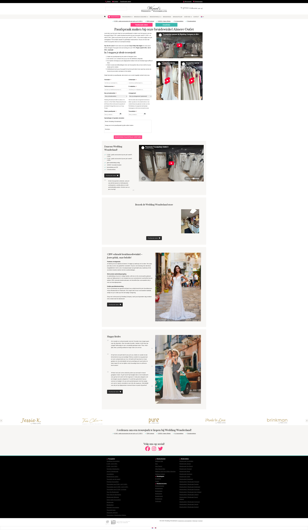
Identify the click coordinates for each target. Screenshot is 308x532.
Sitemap (195, 521)
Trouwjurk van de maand (113, 479)
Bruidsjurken (110, 505)
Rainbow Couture (160, 474)
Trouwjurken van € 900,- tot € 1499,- (117, 484)
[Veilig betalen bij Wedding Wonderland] (120, 522)
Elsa (156, 464)
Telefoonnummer (109, 87)
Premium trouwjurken (113, 482)
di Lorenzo (158, 479)
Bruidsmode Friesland (186, 469)
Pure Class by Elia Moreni (114, 495)
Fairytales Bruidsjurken (113, 469)
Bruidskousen (159, 496)
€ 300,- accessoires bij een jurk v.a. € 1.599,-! (128, 21)
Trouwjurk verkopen (112, 513)
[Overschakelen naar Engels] (155, 528)
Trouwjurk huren (111, 510)
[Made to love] (93, 421)
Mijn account (187, 1)
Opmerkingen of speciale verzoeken (114, 118)
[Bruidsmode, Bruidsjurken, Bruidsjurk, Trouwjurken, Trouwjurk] (105, 16)
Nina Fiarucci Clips (160, 469)
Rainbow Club (159, 461)
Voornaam (107, 80)
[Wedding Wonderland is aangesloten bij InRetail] (107, 522)
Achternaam (133, 80)
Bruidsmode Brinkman (113, 497)
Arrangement (132, 93)
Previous (1, 420)
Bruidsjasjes (158, 494)
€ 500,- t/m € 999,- (112, 466)
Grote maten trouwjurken (114, 500)
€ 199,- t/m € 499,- (112, 464)
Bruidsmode (110, 502)
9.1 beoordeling (178, 21)
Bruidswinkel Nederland (186, 479)
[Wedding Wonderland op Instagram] (154, 447)
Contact (116, 1)
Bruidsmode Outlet (185, 477)
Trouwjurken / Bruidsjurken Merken (116, 515)
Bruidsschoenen (159, 486)
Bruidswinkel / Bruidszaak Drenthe (189, 484)
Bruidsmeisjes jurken (112, 477)
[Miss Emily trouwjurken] (216, 421)
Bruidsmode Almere (185, 464)
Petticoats (158, 501)
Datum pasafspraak (110, 111)
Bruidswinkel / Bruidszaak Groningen (190, 489)
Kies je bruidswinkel (110, 93)
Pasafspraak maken (125, 1)
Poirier (157, 481)
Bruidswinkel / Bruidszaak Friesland (189, 482)
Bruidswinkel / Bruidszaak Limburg (189, 495)
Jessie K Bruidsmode (112, 471)
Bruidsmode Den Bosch (186, 466)
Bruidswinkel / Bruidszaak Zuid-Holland (190, 492)
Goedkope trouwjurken (113, 461)
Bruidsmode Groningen (186, 474)
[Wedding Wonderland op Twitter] (160, 447)
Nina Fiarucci (158, 466)
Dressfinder (166, 25)
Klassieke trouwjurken (113, 507)
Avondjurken (110, 474)
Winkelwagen (198, 1)
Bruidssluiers (158, 491)
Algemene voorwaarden (185, 521)
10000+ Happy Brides (164, 21)
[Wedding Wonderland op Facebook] (147, 447)
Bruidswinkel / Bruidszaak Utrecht (189, 504)
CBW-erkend (150, 21)
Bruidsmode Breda (185, 471)
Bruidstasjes (158, 499)
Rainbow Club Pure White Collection (165, 471)
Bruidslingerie (159, 488)
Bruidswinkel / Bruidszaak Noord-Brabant (189, 498)
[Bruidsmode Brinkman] (154, 421)
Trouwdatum (133, 111)
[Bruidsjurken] (31, 421)
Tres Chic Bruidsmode (113, 492)
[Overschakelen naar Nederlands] (152, 528)
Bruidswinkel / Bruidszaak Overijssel (190, 502)
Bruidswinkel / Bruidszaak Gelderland (190, 487)
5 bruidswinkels (191, 21)
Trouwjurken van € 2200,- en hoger (116, 489)
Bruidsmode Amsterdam (186, 461)
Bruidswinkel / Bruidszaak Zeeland (189, 507)
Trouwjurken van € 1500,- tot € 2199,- (117, 487)
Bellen (109, 1)
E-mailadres (133, 87)
